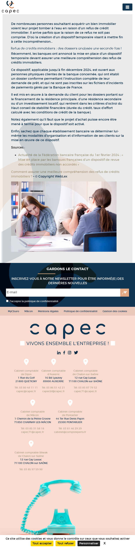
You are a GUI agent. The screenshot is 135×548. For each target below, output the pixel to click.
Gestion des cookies (115, 311)
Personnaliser (88, 543)
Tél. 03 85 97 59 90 (31, 469)
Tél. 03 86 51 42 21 (53, 387)
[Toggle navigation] (127, 7)
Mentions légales (48, 311)
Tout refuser (65, 543)
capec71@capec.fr (85, 391)
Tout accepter (42, 543)
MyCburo (13, 311)
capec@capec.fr (26, 391)
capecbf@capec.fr (53, 391)
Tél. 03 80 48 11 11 (26, 387)
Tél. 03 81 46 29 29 (70, 428)
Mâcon (28, 311)
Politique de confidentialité (80, 311)
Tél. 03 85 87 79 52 (85, 387)
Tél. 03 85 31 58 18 (32, 428)
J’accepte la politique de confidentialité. (34, 301)
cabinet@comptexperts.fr (70, 432)
